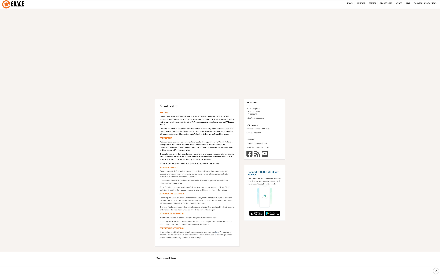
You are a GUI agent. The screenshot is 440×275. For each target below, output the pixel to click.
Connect (361, 3)
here (217, 232)
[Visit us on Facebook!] (249, 153)
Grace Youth (386, 3)
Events (372, 3)
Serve (399, 3)
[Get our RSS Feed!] (257, 153)
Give (408, 3)
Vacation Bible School (425, 3)
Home (350, 3)
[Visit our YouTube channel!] (265, 153)
